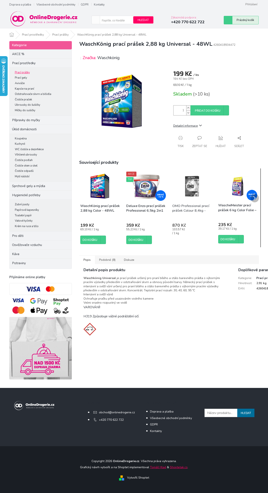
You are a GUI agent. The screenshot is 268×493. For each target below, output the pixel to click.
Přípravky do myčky (26, 120)
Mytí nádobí (22, 176)
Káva (15, 254)
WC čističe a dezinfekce (29, 149)
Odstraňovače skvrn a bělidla (33, 94)
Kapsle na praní (24, 89)
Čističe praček (23, 99)
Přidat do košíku (207, 111)
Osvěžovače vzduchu (27, 245)
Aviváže (20, 83)
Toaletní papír (23, 215)
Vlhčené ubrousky (26, 155)
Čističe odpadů (24, 171)
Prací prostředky (24, 63)
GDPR (85, 5)
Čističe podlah (24, 160)
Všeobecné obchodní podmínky (55, 5)
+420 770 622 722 (111, 420)
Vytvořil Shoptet (138, 478)
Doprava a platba (20, 5)
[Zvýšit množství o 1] (188, 108)
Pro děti (18, 236)
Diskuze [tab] (129, 260)
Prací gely (21, 78)
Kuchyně (20, 144)
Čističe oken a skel (26, 166)
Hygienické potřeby (26, 195)
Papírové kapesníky (27, 210)
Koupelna (21, 138)
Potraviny (19, 263)
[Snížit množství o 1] (188, 112)
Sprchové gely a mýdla (29, 186)
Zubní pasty (22, 204)
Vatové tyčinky (24, 221)
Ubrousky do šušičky (27, 105)
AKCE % (18, 54)
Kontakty (99, 5)
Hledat (143, 20)
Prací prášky (22, 72)
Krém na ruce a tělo (27, 226)
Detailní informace (185, 126)
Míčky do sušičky (25, 110)
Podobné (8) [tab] (107, 260)
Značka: (101, 58)
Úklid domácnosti (24, 129)
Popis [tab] (87, 260)
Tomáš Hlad (158, 467)
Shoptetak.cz (178, 467)
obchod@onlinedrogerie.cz (117, 412)
